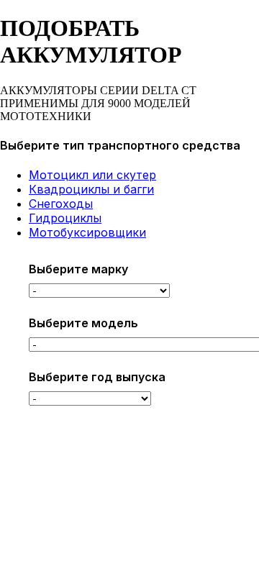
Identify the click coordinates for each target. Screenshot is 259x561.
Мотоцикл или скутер (92, 175)
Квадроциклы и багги (91, 189)
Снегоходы (61, 203)
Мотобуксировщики (87, 232)
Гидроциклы (65, 218)
